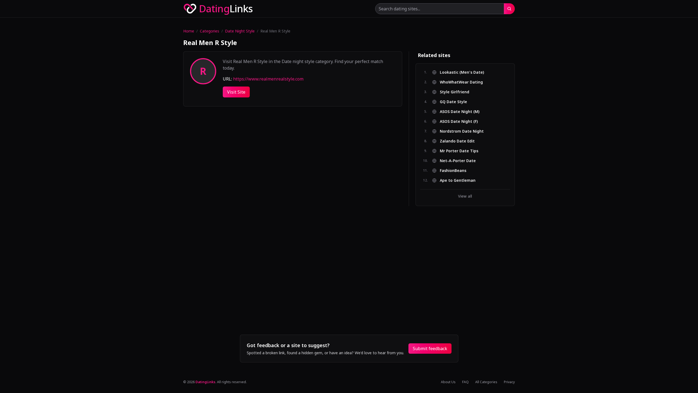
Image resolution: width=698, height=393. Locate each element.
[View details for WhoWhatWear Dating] (506, 82)
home (188, 31)
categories (209, 31)
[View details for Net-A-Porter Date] (506, 161)
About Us (448, 382)
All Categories (486, 382)
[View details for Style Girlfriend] (506, 92)
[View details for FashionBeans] (506, 170)
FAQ (465, 382)
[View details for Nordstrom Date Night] (506, 131)
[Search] (509, 8)
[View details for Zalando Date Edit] (506, 141)
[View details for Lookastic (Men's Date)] (506, 72)
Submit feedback (430, 349)
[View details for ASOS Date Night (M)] (506, 112)
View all (465, 196)
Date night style (240, 31)
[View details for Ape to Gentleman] (506, 180)
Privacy (509, 382)
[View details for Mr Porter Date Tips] (506, 151)
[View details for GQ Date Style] (506, 102)
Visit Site (236, 92)
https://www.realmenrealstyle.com (268, 79)
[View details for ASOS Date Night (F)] (506, 121)
